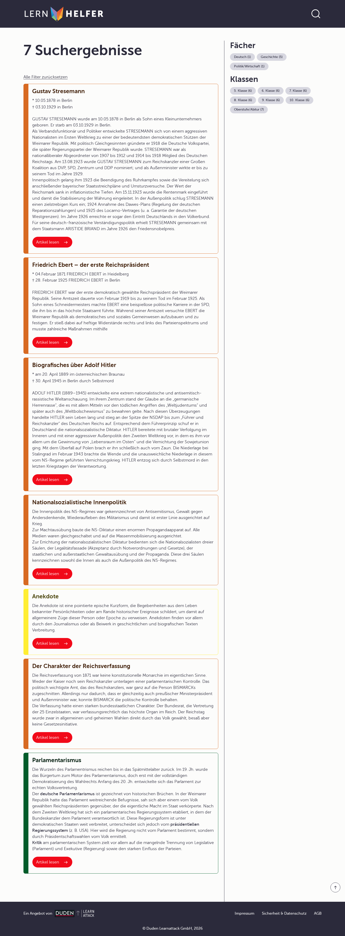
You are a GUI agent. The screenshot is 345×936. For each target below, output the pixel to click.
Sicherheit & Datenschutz (284, 913)
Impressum (244, 913)
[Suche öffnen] (316, 13)
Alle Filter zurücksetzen (45, 77)
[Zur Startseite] (63, 14)
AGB (318, 913)
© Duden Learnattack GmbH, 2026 (172, 928)
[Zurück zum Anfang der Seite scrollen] (335, 887)
